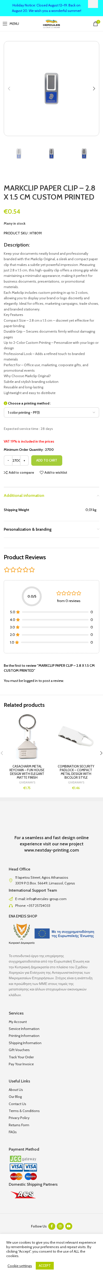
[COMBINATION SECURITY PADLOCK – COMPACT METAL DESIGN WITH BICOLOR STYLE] (76, 737)
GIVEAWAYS (27, 782)
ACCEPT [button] (45, 1266)
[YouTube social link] (68, 1226)
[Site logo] (51, 23)
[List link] (51, 899)
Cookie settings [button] (20, 1266)
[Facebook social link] (51, 1226)
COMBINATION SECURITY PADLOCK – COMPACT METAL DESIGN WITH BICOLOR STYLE (76, 772)
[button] (9, 89)
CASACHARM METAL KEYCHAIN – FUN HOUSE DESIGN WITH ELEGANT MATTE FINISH (27, 772)
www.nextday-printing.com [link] (51, 850)
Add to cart (46, 460)
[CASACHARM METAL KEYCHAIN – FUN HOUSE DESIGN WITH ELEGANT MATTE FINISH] (27, 737)
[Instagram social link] (60, 1226)
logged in (31, 680)
